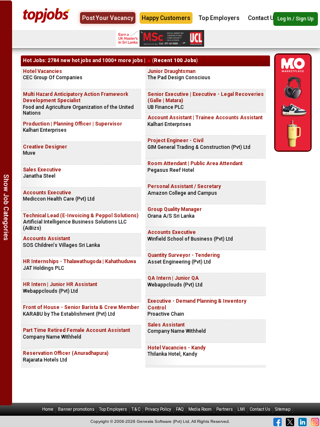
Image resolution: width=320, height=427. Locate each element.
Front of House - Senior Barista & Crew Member (81, 307)
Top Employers (219, 18)
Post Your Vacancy (107, 18)
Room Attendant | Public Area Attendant (195, 163)
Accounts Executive (47, 193)
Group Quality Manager (175, 209)
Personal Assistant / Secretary (184, 186)
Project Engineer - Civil (175, 140)
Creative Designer (45, 147)
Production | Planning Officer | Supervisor (72, 124)
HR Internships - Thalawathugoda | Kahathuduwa (79, 261)
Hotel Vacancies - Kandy (176, 348)
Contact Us (262, 18)
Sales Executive (42, 170)
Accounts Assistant (46, 238)
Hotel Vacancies (42, 71)
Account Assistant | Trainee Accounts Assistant (205, 118)
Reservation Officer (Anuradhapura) (65, 353)
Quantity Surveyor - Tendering (184, 255)
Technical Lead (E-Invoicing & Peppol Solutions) (80, 216)
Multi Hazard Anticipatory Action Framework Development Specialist (75, 97)
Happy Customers (166, 18)
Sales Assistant (166, 325)
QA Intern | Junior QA (173, 278)
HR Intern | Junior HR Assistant (60, 284)
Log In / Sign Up (296, 19)
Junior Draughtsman (171, 71)
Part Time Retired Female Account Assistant (76, 330)
